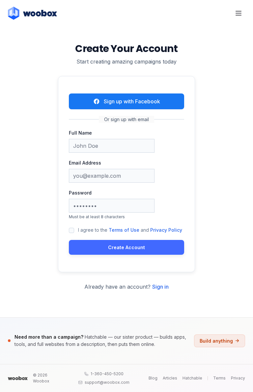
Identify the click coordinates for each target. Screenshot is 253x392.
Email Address (85, 163)
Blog (153, 378)
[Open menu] (238, 13)
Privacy (238, 378)
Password (80, 193)
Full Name (80, 133)
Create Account (126, 247)
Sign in (160, 286)
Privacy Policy (166, 230)
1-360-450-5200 (107, 373)
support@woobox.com (107, 382)
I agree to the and (130, 230)
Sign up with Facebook (132, 101)
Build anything (216, 341)
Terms (219, 378)
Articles (170, 378)
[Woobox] (18, 378)
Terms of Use (124, 230)
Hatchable (192, 378)
